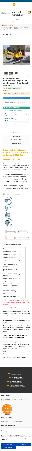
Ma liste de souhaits (6, 401)
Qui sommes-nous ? (6, 423)
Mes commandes (23, 399)
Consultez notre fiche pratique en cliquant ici (14, 357)
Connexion (14, 399)
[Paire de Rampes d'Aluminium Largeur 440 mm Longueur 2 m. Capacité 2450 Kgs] (16, 55)
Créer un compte (5, 399)
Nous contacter (18, 423)
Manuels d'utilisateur (16, 421)
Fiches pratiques (5, 421)
